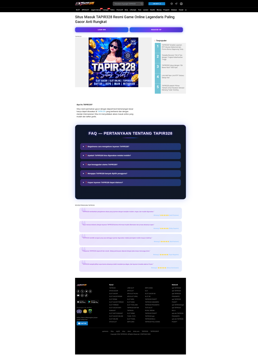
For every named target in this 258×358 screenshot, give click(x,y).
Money (159, 10)
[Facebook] (78, 291)
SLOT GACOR (113, 293)
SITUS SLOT (113, 322)
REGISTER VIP (156, 30)
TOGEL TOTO (131, 316)
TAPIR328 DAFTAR (133, 307)
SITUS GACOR (113, 291)
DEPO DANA (149, 288)
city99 (118, 331)
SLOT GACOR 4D (150, 293)
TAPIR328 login (150, 316)
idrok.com (136, 331)
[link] (176, 3)
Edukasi (174, 10)
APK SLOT (85, 10)
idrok (129, 331)
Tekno (112, 10)
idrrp (123, 331)
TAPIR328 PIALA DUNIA (152, 322)
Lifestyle (133, 10)
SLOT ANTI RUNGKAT (116, 313)
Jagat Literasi (96, 10)
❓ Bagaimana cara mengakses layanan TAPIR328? (107, 147)
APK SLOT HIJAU (132, 293)
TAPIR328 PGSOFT (151, 299)
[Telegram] (86, 291)
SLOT (78, 10)
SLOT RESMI (113, 299)
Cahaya (105, 10)
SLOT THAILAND (132, 305)
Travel (181, 10)
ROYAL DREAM (149, 310)
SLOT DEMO (131, 313)
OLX (146, 291)
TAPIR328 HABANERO (152, 302)
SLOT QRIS (130, 299)
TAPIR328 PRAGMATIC (152, 305)
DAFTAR (83, 323)
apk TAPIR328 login (178, 305)
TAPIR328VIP (154, 331)
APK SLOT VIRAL (132, 296)
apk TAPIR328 (176, 288)
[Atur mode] (171, 3)
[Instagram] (90, 291)
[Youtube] (78, 295)
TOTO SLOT (148, 307)
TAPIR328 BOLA (150, 319)
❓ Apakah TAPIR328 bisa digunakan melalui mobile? (108, 155)
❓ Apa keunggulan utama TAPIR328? (101, 165)
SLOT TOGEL (131, 319)
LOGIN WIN (102, 30)
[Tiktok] (86, 295)
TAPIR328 (78, 36)
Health (152, 10)
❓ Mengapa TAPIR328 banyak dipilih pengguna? (106, 174)
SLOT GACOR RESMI (115, 296)
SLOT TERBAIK (114, 305)
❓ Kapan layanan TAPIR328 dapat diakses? (104, 182)
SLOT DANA (131, 302)
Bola (126, 10)
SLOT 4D (147, 296)
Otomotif (119, 10)
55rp (112, 331)
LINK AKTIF (156, 3)
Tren (139, 10)
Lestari (145, 10)
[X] (82, 291)
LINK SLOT (130, 288)
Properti (166, 10)
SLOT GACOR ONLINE (116, 316)
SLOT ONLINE (113, 319)
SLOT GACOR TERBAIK (116, 302)
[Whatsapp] (82, 295)
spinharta (105, 331)
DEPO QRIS (130, 322)
